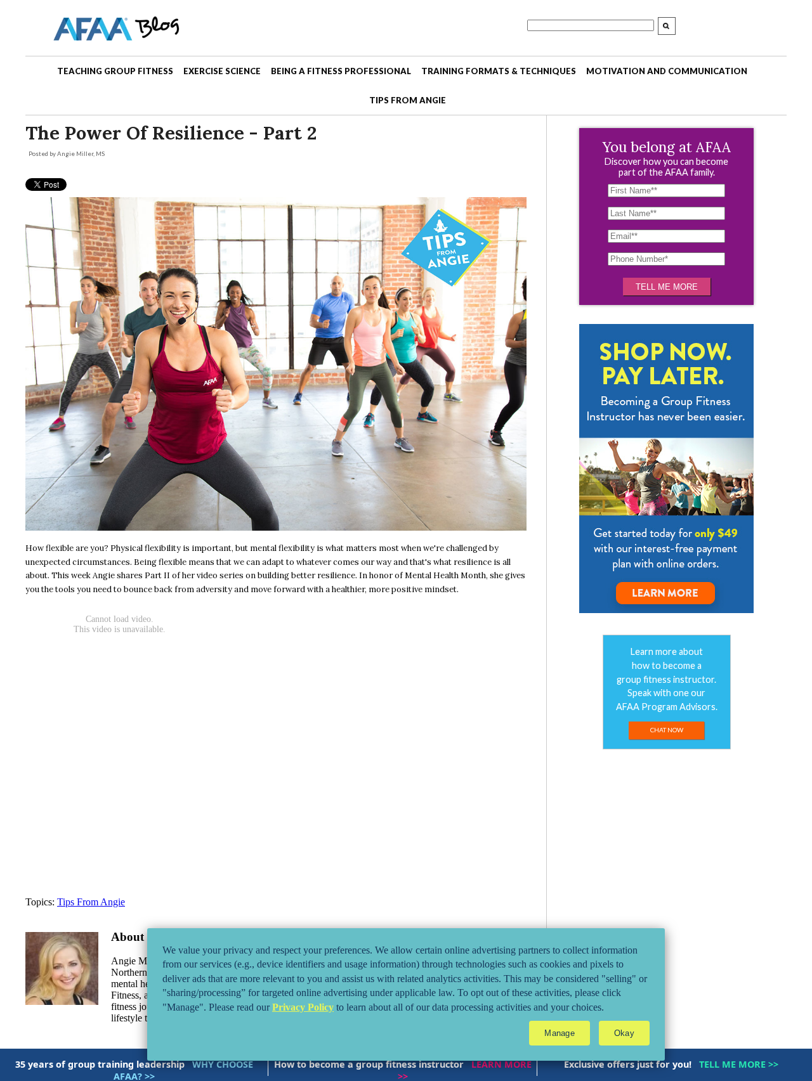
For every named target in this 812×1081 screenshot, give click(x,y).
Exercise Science (222, 71)
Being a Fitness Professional (341, 71)
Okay (624, 1033)
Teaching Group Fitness (115, 71)
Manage (559, 1033)
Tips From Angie (407, 100)
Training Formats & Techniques (498, 71)
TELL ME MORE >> (738, 1064)
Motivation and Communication (666, 71)
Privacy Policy (303, 1007)
